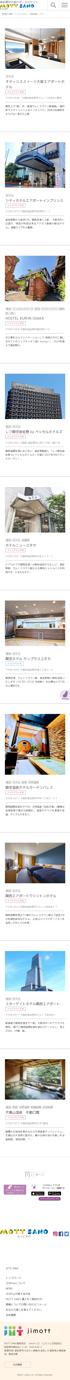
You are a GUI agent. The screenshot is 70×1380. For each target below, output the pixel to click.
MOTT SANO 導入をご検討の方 (24, 1299)
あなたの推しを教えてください (23, 1310)
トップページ (13, 1278)
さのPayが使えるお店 (18, 1294)
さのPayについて (15, 1283)
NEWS (9, 1288)
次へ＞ (39, 1174)
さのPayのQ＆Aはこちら (49, 1199)
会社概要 (17, 1364)
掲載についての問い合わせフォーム (26, 1304)
